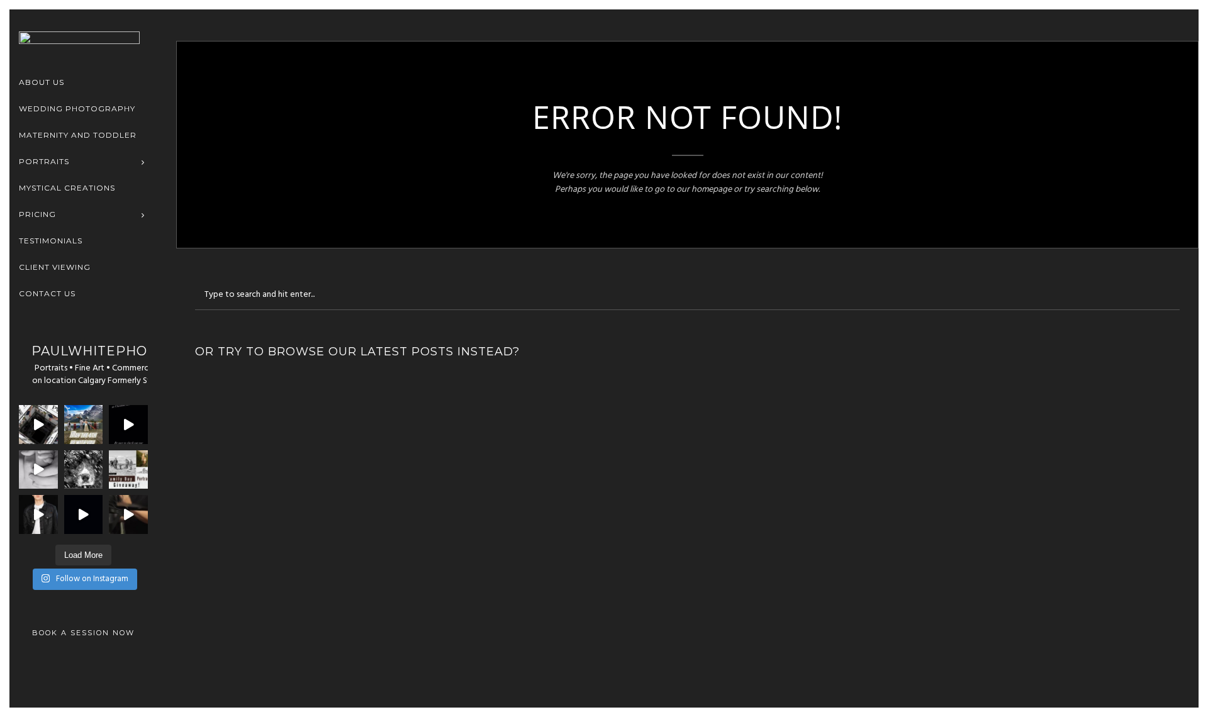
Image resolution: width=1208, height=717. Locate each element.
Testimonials (50, 240)
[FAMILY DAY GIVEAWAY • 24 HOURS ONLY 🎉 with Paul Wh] (128, 469)
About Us (41, 82)
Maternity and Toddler (78, 135)
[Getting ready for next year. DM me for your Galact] (83, 424)
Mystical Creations (67, 187)
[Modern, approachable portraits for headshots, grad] (38, 514)
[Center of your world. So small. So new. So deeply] (38, 469)
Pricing (37, 214)
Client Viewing (55, 267)
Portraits (44, 161)
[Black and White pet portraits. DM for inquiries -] (83, 469)
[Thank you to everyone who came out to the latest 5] (128, 424)
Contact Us (47, 293)
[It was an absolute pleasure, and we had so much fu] (38, 424)
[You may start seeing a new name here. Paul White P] (83, 514)
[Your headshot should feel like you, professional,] (128, 514)
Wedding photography (77, 108)
